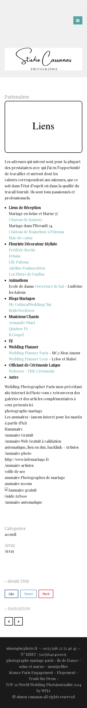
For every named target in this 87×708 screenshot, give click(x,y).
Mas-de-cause (21, 237)
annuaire (12, 477)
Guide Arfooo (16, 496)
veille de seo (15, 471)
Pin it (45, 594)
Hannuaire (14, 429)
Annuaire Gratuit (19, 435)
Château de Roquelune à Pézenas (36, 231)
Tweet (28, 594)
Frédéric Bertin (22, 249)
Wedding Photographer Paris (30, 386)
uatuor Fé (20, 328)
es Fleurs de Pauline (28, 274)
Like (11, 594)
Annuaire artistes (19, 465)
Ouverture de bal (49, 286)
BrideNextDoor (22, 310)
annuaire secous (18, 483)
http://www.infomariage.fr (27, 459)
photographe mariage (23, 410)
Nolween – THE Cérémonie (32, 371)
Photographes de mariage (43, 477)
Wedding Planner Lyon (28, 358)
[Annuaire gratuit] (21, 489)
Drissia (14, 255)
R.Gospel (16, 334)
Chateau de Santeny (25, 219)
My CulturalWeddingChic (30, 304)
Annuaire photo (18, 453)
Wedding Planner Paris (28, 352)
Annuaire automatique (23, 502)
